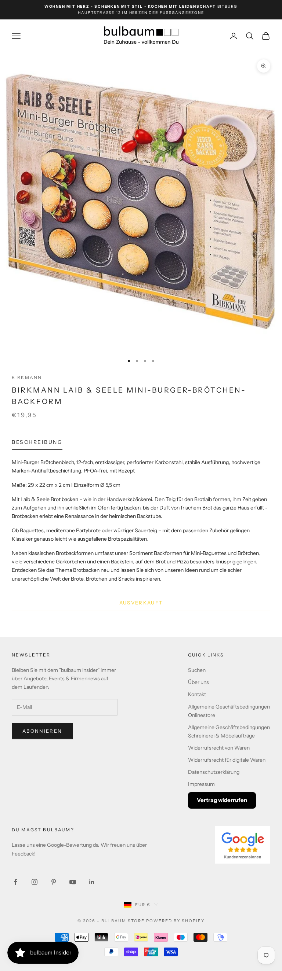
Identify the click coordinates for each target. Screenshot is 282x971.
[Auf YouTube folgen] (72, 882)
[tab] (37, 444)
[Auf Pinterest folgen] (53, 882)
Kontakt (197, 694)
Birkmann (27, 377)
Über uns (198, 682)
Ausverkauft (141, 603)
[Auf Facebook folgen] (15, 882)
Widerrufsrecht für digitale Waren (226, 760)
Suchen (197, 670)
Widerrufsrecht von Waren (219, 747)
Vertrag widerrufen (222, 800)
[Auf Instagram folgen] (34, 882)
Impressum (201, 784)
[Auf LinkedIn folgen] (91, 882)
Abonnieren (42, 731)
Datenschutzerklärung (213, 772)
